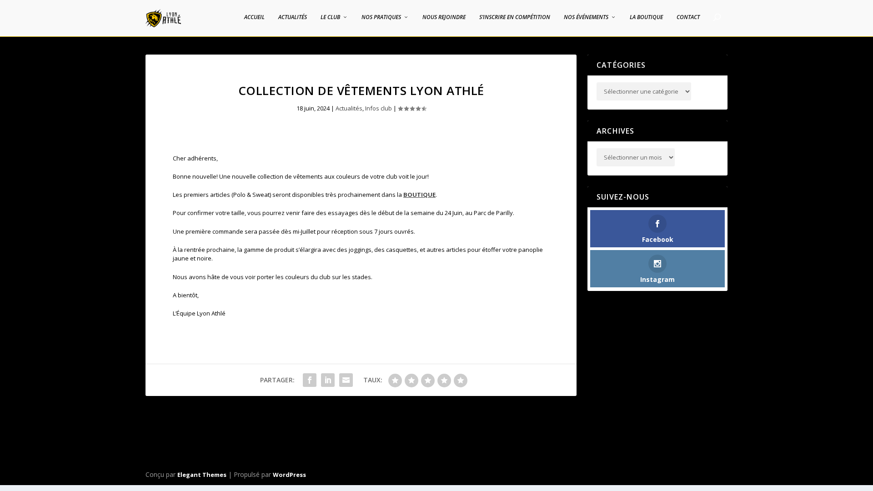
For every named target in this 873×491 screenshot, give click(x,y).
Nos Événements (586, 17)
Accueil (254, 17)
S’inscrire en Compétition (514, 17)
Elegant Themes (201, 475)
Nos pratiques (381, 17)
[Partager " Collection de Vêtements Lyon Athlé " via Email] (346, 380)
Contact (688, 17)
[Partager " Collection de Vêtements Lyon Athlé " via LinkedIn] (328, 380)
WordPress (289, 475)
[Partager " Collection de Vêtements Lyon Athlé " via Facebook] (310, 380)
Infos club (378, 108)
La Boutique (646, 17)
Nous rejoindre (444, 17)
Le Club (330, 17)
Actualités (292, 17)
